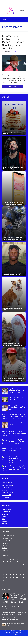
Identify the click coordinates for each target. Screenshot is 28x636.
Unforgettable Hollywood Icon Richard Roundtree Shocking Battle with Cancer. (13, 42)
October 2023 (6, 482)
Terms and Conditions (18, 632)
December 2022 (6, 492)
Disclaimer (21, 630)
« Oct (3, 584)
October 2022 (6, 497)
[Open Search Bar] (26, 19)
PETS (3, 519)
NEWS (4, 516)
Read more (12, 86)
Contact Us (13, 630)
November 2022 (6, 495)
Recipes (4, 521)
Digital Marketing (7, 509)
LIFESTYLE (5, 514)
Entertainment (6, 511)
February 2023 (6, 487)
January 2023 (6, 490)
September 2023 (7, 485)
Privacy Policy (7, 632)
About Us (6, 630)
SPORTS (4, 524)
